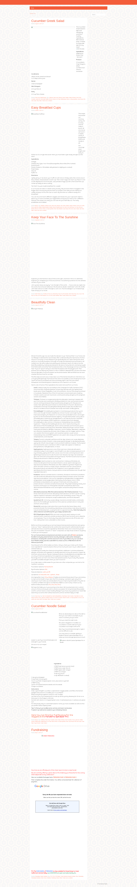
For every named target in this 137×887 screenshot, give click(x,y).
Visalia (43, 100)
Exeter (64, 97)
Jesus (78, 293)
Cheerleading (37, 876)
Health (41, 97)
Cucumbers (52, 719)
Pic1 (50, 584)
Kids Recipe (71, 207)
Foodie (83, 205)
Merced (53, 721)
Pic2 (53, 584)
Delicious (60, 97)
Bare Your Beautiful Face (47, 596)
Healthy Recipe (59, 207)
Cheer (77, 876)
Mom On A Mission (38, 208)
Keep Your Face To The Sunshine (54, 217)
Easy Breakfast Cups (46, 107)
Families (67, 97)
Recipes (44, 97)
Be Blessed (45, 293)
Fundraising (39, 730)
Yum (38, 210)
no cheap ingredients (73, 99)
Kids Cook (67, 207)
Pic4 (59, 584)
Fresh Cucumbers (68, 719)
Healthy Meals (38, 721)
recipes (35, 100)
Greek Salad (43, 99)
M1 (58, 597)
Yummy (45, 723)
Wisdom (39, 293)
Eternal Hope (55, 293)
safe (83, 597)
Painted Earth (48, 566)
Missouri (80, 207)
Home (32, 8)
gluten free (38, 99)
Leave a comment (48, 100)
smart (80, 208)
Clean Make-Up (77, 596)
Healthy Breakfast (45, 207)
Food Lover (79, 205)
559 (51, 876)
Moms (68, 99)
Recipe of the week (69, 208)
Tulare (40, 100)
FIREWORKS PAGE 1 (58, 777)
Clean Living (37, 97)
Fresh (77, 97)
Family (70, 97)
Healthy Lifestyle (49, 99)
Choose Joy (50, 293)
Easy (62, 205)
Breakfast (42, 205)
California (51, 97)
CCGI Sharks (57, 876)
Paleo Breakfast (59, 208)
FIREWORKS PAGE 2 (70, 777)
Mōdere (74, 535)
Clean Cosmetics (70, 596)
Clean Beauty (64, 596)
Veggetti (35, 716)
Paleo (55, 208)
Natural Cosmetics (66, 597)
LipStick (52, 574)
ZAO (46, 569)
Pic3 (56, 584)
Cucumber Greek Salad (47, 21)
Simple (77, 208)
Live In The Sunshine (42, 295)
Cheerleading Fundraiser (36, 877)
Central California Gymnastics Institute (68, 876)
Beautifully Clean (43, 302)
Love (47, 295)
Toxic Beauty (44, 599)
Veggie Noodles (37, 723)
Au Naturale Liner (44, 574)
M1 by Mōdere (49, 577)
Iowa (63, 207)
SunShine (57, 295)
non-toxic (80, 597)
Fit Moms (74, 97)
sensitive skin (33, 599)
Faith (36, 293)
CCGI (53, 876)
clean (50, 205)
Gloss (57, 574)
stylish (40, 599)
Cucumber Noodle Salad (48, 606)
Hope (75, 293)
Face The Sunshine (64, 293)
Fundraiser (45, 876)
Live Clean (58, 99)
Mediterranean (63, 99)
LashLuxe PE (46, 572)
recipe (79, 99)
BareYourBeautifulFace (57, 596)
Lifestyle (54, 99)
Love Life (50, 295)
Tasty (38, 100)
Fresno (32, 207)
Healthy (40, 207)
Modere (32, 208)
